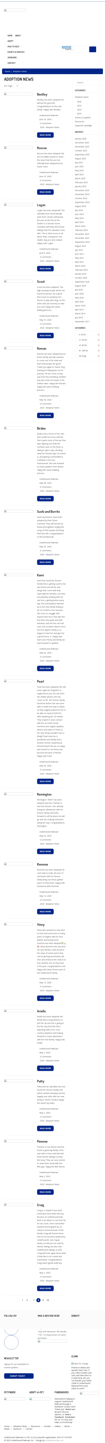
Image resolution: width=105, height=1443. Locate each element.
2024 (79, 109)
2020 (42, 127)
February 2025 (81, 182)
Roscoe (42, 148)
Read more (45, 135)
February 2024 (81, 230)
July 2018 (79, 317)
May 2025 (79, 170)
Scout (41, 281)
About (18, 35)
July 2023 (79, 250)
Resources (79, 121)
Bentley (42, 94)
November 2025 (82, 146)
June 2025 (79, 166)
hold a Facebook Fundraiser (65, 1415)
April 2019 (79, 309)
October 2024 (81, 198)
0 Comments (45, 123)
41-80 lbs (89, 345)
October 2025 (81, 150)
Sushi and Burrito (48, 511)
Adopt (6, 1429)
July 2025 (79, 162)
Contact (12, 63)
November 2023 (82, 238)
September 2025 (82, 154)
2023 (79, 105)
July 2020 (79, 289)
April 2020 (79, 301)
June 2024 (79, 214)
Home (10, 35)
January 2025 (80, 186)
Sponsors (12, 57)
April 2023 (79, 262)
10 (48, 1300)
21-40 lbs (89, 340)
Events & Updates (16, 52)
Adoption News (52, 127)
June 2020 (79, 293)
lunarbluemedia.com (54, 1440)
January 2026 (80, 138)
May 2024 (79, 218)
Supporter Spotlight (83, 125)
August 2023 (80, 246)
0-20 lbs (89, 334)
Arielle (41, 1011)
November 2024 (82, 194)
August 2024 (80, 206)
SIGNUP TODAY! (17, 1376)
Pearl (40, 681)
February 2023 (81, 270)
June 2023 (79, 254)
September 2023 (82, 242)
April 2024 (79, 222)
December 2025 (82, 142)
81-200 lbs (89, 350)
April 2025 (79, 174)
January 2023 (80, 273)
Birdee (41, 428)
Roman (41, 348)
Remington (44, 794)
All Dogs (89, 356)
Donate (47, 1426)
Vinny (41, 924)
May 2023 (79, 258)
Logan (41, 205)
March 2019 (80, 313)
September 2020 (82, 281)
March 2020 (80, 305)
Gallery (58, 1426)
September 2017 (82, 321)
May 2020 (79, 297)
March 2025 (80, 178)
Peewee (42, 1141)
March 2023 (80, 266)
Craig (40, 1205)
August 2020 (80, 285)
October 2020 (81, 277)
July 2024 (79, 210)
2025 (79, 113)
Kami (40, 575)
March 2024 (80, 226)
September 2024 (82, 202)
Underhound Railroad (48, 115)
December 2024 (82, 190)
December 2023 (82, 234)
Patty (40, 1081)
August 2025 (80, 158)
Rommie (42, 864)
